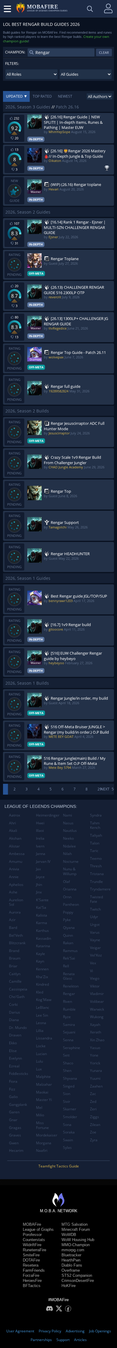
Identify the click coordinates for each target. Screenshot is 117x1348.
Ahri (12, 823)
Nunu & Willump (69, 871)
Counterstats (34, 1239)
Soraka (69, 1132)
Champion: (15, 52)
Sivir (66, 1101)
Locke (41, 1045)
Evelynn (15, 1058)
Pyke (67, 919)
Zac (93, 1093)
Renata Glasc (69, 976)
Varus (95, 932)
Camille (15, 981)
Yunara (96, 1070)
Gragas (15, 1127)
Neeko (68, 838)
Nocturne (71, 861)
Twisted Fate (96, 899)
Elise (13, 1050)
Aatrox (14, 815)
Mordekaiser (46, 1135)
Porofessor (32, 1234)
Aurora (15, 912)
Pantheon (71, 904)
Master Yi (44, 1099)
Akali (13, 830)
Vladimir (97, 993)
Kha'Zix (42, 976)
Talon (94, 843)
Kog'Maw (43, 999)
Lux (39, 1069)
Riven (67, 1001)
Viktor (95, 986)
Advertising (75, 1331)
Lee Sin (42, 1015)
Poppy (68, 912)
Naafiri (41, 1150)
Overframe (71, 1270)
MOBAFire (32, 1224)
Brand (14, 950)
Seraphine (71, 1047)
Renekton (71, 986)
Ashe (13, 892)
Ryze (67, 1016)
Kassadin (43, 938)
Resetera (30, 1265)
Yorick (95, 1063)
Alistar (14, 846)
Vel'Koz (96, 955)
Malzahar (44, 1084)
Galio (13, 1096)
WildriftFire (32, 1245)
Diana (14, 1019)
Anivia (14, 869)
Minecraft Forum (76, 1229)
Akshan (15, 838)
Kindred (42, 984)
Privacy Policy (50, 1331)
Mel (39, 1107)
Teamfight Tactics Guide (58, 1166)
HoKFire (69, 1285)
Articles (80, 1339)
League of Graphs (38, 1229)
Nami (67, 815)
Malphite (43, 1076)
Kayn (40, 961)
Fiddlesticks (18, 1073)
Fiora (13, 1081)
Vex (93, 963)
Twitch (95, 909)
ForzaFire (31, 1275)
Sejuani (69, 1032)
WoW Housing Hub (78, 1239)
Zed (93, 1101)
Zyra (94, 1140)
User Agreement (20, 1331)
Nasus (68, 823)
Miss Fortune (42, 1125)
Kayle (40, 953)
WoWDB (69, 1234)
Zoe (93, 1132)
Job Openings (100, 1331)
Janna (40, 853)
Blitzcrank (17, 942)
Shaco (68, 1063)
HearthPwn (71, 1260)
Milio (40, 1115)
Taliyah (96, 835)
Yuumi (95, 1078)
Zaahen (96, 1086)
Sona (67, 1124)
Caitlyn (14, 973)
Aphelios (16, 884)
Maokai (42, 1092)
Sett (66, 1055)
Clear (104, 52)
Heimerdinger (47, 815)
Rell (66, 966)
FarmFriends (34, 1270)
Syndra (96, 815)
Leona (41, 1022)
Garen (14, 1112)
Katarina (43, 945)
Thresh (96, 866)
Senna (68, 1039)
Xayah (95, 1024)
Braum (14, 958)
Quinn (68, 935)
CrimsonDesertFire (78, 1280)
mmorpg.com (73, 1250)
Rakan (68, 942)
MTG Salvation (75, 1224)
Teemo (96, 858)
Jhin (39, 884)
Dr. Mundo (18, 1027)
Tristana (97, 873)
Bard (13, 927)
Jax (38, 869)
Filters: (12, 63)
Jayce (40, 876)
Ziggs (94, 1116)
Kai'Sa (41, 907)
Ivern (40, 846)
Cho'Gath (17, 996)
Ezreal (14, 1066)
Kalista (41, 915)
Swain (68, 1140)
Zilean (95, 1124)
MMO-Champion (76, 1245)
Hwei (40, 823)
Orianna (69, 889)
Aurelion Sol (16, 902)
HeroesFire (32, 1280)
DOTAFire (31, 1260)
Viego (94, 978)
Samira (69, 1024)
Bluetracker (71, 1255)
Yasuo (95, 1047)
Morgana (43, 1143)
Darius (14, 1012)
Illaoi (40, 830)
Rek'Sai (69, 958)
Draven (15, 1035)
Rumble (69, 1009)
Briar (13, 966)
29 (100, 789)
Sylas (67, 1147)
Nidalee (69, 846)
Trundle (96, 881)
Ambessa (17, 853)
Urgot (95, 924)
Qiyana (69, 927)
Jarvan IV (43, 861)
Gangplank (18, 1104)
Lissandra (44, 1038)
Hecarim (16, 1150)
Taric (94, 850)
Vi (91, 970)
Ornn (67, 896)
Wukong (97, 1016)
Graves (15, 1135)
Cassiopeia (18, 989)
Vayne (95, 939)
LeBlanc (42, 1007)
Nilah (67, 853)
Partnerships (41, 1339)
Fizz (12, 1089)
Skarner (69, 1109)
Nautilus (70, 830)
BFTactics (31, 1285)
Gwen (14, 1143)
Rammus (70, 950)
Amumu (15, 861)
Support (63, 1339)
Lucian (41, 1053)
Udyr (94, 916)
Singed (68, 1086)
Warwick (97, 1009)
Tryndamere (100, 889)
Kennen (42, 969)
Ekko (13, 1042)
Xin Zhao (97, 1039)
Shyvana (70, 1078)
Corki (13, 1004)
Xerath (95, 1032)
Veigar (95, 947)
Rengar (69, 993)
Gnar (13, 1119)
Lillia (40, 1030)
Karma (41, 922)
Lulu (39, 1061)
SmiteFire (31, 1255)
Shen (67, 1070)
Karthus (42, 930)
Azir (12, 919)
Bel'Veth (16, 935)
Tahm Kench (95, 825)
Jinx (39, 892)
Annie (14, 876)
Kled (39, 992)
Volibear (97, 1001)
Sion (66, 1093)
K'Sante (42, 899)
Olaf (66, 881)
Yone (94, 1055)
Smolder (70, 1116)
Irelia (40, 838)
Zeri (93, 1109)
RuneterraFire (34, 1250)
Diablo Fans (72, 1265)
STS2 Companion (77, 1275)
